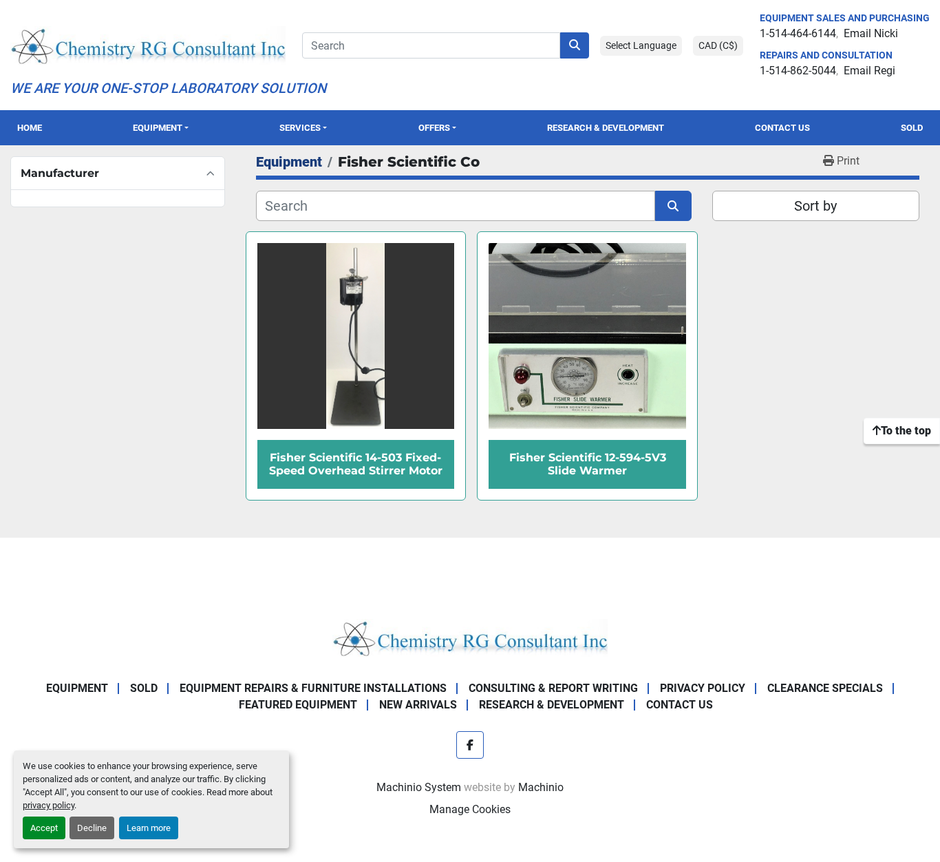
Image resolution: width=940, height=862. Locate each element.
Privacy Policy (702, 688)
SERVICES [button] (300, 128)
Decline (92, 828)
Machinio (541, 787)
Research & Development (605, 128)
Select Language (641, 45)
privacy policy (48, 805)
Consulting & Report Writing (553, 688)
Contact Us (782, 128)
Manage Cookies (470, 809)
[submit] (574, 45)
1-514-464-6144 (798, 33)
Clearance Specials (825, 688)
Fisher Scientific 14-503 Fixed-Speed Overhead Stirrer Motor (355, 464)
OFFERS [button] (434, 128)
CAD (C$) (718, 45)
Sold (912, 128)
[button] (160, 127)
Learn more (149, 828)
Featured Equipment (298, 704)
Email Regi (869, 70)
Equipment (157, 128)
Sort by (815, 206)
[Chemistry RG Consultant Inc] (470, 637)
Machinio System (418, 787)
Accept (44, 828)
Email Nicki (871, 33)
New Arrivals (418, 704)
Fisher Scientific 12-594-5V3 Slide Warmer (587, 464)
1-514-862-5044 (798, 70)
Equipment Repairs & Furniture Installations (313, 688)
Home (29, 128)
